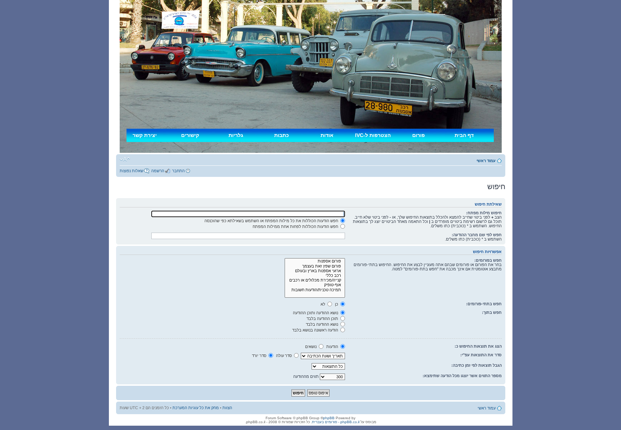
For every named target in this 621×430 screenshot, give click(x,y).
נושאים (311, 346)
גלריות (236, 135)
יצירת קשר (145, 135)
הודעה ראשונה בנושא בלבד (315, 330)
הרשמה (157, 171)
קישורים (190, 135)
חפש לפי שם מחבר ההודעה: (477, 235)
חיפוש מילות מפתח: (484, 213)
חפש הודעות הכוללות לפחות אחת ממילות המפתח (296, 226)
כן (337, 304)
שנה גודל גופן (125, 159)
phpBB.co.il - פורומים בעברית (335, 422)
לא (323, 304)
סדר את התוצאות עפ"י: (481, 355)
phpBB (329, 418)
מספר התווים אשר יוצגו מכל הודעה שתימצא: (462, 376)
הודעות (332, 346)
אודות (327, 135)
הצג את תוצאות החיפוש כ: (478, 346)
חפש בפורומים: (488, 260)
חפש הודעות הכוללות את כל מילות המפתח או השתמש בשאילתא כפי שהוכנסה (271, 221)
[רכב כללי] (314, 275)
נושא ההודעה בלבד (322, 324)
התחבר (178, 171)
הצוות (227, 408)
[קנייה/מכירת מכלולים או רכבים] (314, 280)
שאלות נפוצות (131, 171)
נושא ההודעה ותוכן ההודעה (316, 313)
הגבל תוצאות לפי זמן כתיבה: (476, 365)
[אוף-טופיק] (314, 285)
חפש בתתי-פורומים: (484, 304)
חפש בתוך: (492, 312)
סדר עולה (284, 355)
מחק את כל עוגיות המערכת (195, 408)
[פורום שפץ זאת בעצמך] (314, 266)
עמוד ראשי (486, 161)
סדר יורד (259, 355)
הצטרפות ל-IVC (373, 135)
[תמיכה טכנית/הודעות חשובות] (314, 290)
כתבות (281, 135)
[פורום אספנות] (314, 261)
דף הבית (464, 135)
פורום (418, 135)
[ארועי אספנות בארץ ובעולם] (314, 271)
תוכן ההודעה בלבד (323, 318)
